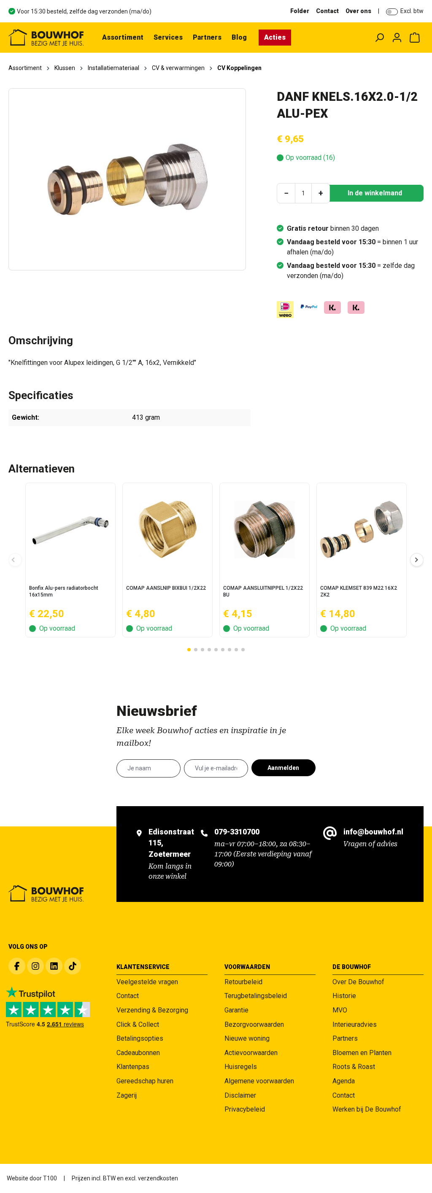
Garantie (236, 1010)
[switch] (392, 11)
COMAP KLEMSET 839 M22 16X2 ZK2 (358, 591)
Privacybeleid (244, 1109)
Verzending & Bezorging (152, 1010)
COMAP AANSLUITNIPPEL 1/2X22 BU (263, 591)
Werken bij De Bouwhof (366, 1109)
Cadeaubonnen (138, 1053)
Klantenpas (132, 1067)
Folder (299, 11)
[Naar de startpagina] (46, 37)
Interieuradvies (354, 1024)
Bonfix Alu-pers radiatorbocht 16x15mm (63, 591)
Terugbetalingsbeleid (255, 996)
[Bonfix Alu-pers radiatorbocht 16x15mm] (70, 529)
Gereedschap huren (144, 1081)
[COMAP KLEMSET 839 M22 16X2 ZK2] (361, 529)
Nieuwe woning (247, 1038)
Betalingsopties (139, 1038)
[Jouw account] (397, 37)
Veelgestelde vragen (147, 982)
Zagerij (126, 1095)
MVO (339, 1010)
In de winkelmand (375, 193)
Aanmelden (283, 767)
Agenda (343, 1081)
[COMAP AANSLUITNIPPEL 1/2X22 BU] (264, 529)
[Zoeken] (379, 37)
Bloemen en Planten (362, 1053)
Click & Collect (137, 1024)
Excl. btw (412, 11)
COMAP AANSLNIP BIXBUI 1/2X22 (166, 588)
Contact (327, 11)
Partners (345, 1038)
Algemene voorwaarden (259, 1081)
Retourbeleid (243, 982)
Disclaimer (240, 1095)
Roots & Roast (353, 1067)
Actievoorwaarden (251, 1053)
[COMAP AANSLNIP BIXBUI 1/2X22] (167, 529)
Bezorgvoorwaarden (254, 1024)
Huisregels (240, 1067)
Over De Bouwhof (358, 982)
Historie (344, 996)
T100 (50, 1178)
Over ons (358, 11)
